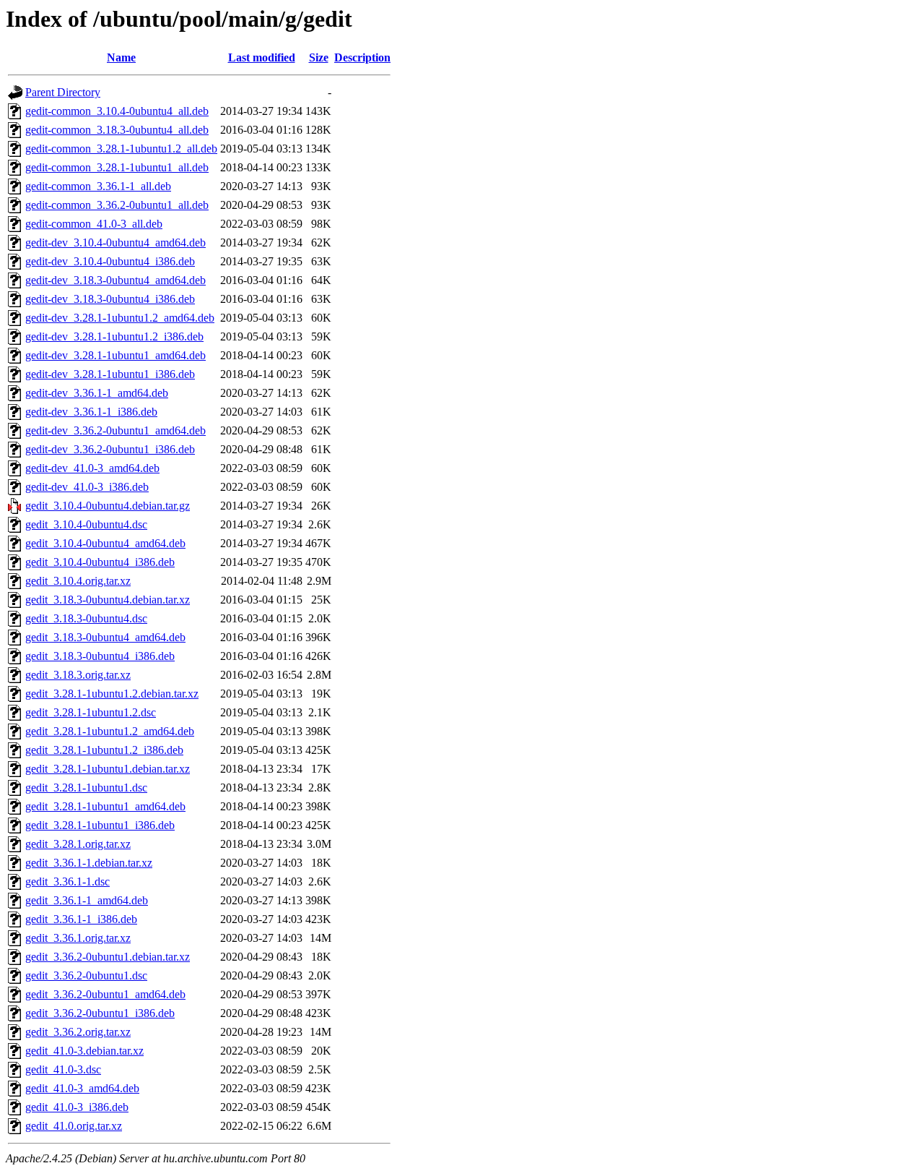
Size (318, 57)
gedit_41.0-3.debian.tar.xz (84, 1051)
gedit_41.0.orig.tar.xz (73, 1126)
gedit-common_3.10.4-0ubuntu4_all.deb (117, 111)
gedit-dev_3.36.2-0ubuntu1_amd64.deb (115, 430)
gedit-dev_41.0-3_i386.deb (87, 487)
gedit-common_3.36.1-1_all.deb (98, 186)
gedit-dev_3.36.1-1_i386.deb (91, 412)
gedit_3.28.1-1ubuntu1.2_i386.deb (104, 750)
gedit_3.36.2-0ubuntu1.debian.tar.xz (107, 957)
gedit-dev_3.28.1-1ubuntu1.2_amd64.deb (119, 318)
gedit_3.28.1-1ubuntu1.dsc (86, 787)
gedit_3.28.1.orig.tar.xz (78, 844)
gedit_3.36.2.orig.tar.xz (78, 1032)
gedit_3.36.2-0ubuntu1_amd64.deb (105, 994)
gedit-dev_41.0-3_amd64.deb (92, 468)
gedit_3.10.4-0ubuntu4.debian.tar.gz (107, 505)
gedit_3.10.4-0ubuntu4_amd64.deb (105, 543)
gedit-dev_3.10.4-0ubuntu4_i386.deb (110, 261)
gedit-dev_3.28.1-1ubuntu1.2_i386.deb (114, 336)
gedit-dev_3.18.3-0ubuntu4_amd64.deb (115, 280)
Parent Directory (62, 92)
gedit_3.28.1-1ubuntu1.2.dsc (90, 712)
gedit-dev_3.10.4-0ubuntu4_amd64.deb (115, 242)
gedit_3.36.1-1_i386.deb (81, 919)
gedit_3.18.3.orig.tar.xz (78, 675)
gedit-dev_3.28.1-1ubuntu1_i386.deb (110, 374)
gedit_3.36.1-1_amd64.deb (86, 900)
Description (362, 57)
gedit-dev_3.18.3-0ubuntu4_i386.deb (110, 299)
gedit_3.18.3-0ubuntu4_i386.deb (100, 656)
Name (121, 57)
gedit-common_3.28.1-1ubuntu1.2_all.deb (121, 148)
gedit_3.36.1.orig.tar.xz (78, 938)
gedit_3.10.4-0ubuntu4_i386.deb (100, 562)
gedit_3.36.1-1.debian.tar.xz (88, 863)
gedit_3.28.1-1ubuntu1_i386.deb (100, 825)
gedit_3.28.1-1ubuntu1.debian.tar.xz (107, 769)
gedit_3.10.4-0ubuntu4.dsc (86, 524)
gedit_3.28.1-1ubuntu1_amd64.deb (105, 806)
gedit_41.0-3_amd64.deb (82, 1088)
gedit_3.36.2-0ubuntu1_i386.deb (100, 1013)
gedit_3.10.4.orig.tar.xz (78, 581)
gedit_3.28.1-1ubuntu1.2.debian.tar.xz (112, 693)
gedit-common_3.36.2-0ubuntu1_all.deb (117, 205)
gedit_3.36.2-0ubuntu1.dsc (86, 975)
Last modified (261, 57)
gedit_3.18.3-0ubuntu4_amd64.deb (105, 637)
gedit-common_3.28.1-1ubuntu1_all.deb (117, 167)
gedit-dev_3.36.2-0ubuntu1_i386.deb (110, 449)
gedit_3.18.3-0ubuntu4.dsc (86, 618)
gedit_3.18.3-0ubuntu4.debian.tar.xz (107, 599)
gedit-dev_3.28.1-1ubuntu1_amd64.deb (115, 355)
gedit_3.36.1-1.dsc (67, 881)
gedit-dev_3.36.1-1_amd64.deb (96, 393)
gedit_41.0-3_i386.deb (76, 1107)
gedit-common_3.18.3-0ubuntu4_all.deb (117, 130)
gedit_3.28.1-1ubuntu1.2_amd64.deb (109, 731)
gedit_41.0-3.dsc (63, 1069)
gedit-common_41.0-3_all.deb (93, 224)
